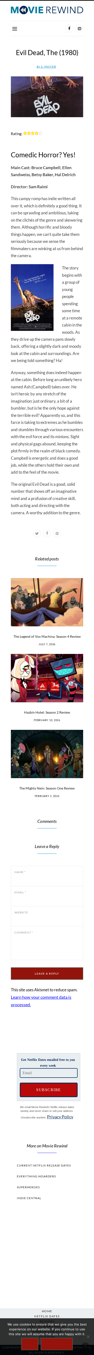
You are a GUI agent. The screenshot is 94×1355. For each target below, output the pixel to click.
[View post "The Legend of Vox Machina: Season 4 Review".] (47, 602)
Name (20, 872)
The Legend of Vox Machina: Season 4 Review (47, 636)
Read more (57, 1344)
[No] (88, 1336)
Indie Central (29, 1198)
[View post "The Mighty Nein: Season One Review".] (47, 754)
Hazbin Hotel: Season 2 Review (47, 712)
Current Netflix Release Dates (44, 1165)
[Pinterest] (57, 533)
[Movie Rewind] (47, 10)
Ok (29, 1344)
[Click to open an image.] (47, 96)
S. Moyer (46, 66)
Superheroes (28, 1187)
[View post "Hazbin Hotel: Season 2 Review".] (47, 678)
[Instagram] (79, 28)
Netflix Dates (47, 1316)
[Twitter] (37, 533)
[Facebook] (69, 28)
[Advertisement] (47, 1253)
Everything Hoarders (36, 1176)
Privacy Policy (60, 1116)
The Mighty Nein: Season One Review (47, 788)
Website (21, 912)
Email (20, 892)
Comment (23, 932)
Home (47, 1311)
